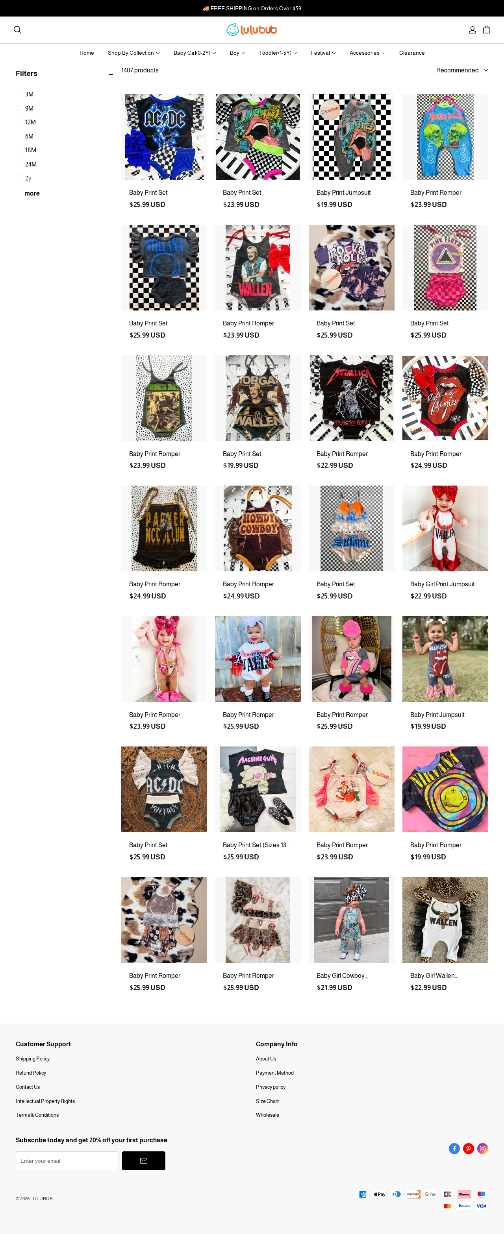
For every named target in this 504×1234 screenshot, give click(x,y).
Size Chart (267, 1101)
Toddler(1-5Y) (275, 53)
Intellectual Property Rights (45, 1101)
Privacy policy (270, 1087)
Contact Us (28, 1087)
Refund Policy (31, 1073)
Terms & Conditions (37, 1115)
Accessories (365, 53)
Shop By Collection (131, 53)
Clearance (412, 53)
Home (87, 53)
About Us (266, 1059)
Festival (320, 53)
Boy (234, 53)
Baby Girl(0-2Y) (192, 53)
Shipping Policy (33, 1059)
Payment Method (275, 1073)
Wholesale (267, 1115)
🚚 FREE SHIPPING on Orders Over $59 (252, 8)
